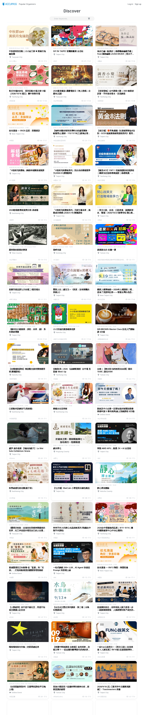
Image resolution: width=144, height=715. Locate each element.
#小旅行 (56, 260)
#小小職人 (13, 61)
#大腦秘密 (57, 220)
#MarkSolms (58, 696)
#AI (99, 458)
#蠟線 (100, 61)
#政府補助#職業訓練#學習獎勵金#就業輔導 (112, 260)
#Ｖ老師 (12, 180)
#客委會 (12, 101)
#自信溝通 (101, 657)
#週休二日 (57, 180)
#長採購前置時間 (60, 140)
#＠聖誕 (12, 498)
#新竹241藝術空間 (60, 339)
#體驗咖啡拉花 (103, 339)
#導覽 (11, 140)
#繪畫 (100, 379)
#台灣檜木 (13, 260)
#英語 (100, 220)
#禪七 (56, 458)
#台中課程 (101, 180)
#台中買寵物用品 (104, 538)
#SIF (55, 61)
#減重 (11, 577)
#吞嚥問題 (13, 418)
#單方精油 (13, 299)
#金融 (56, 379)
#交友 (11, 617)
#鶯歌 (100, 577)
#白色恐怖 (101, 299)
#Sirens (12, 458)
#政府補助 (13, 379)
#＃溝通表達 (102, 696)
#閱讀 (11, 538)
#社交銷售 (101, 140)
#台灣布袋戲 (58, 101)
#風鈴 (56, 538)
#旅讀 (56, 657)
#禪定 (100, 498)
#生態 (56, 617)
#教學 (11, 220)
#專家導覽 (13, 339)
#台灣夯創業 (102, 418)
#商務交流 (101, 617)
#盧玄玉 (56, 299)
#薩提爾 (12, 696)
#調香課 (100, 101)
